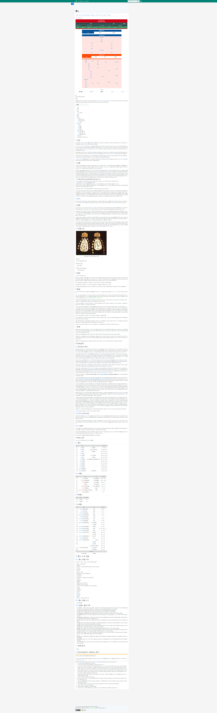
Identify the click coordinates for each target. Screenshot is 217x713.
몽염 (123, 360)
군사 (82, 182)
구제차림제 (82, 516)
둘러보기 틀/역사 (87, 15)
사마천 (76, 146)
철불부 (125, 614)
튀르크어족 (81, 202)
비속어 (102, 15)
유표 (93, 553)
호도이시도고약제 (82, 489)
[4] (93, 359)
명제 (117, 392)
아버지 (76, 306)
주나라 (106, 165)
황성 (87, 440)
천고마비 (97, 100)
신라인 (104, 422)
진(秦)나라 (101, 360)
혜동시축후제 (81, 514)
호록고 (81, 464)
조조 (107, 398)
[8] (77, 405)
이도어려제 (82, 520)
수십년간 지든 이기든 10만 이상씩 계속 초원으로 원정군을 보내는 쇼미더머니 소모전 (93, 379)
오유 (81, 457)
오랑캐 (93, 299)
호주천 (92, 549)
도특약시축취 (81, 539)
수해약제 (83, 482)
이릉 (77, 588)
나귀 (114, 291)
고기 (85, 303)
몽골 (113, 299)
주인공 (106, 100)
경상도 (81, 661)
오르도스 (90, 360)
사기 (80, 146)
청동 (121, 296)
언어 (78, 198)
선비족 (123, 159)
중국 (98, 142)
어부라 (92, 547)
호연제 (81, 466)
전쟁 (107, 295)
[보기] (137, 1)
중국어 (108, 170)
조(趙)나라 (102, 355)
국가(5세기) (109, 15)
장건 (92, 220)
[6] (101, 395)
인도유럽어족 (114, 202)
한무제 (109, 155)
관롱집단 (77, 410)
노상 (81, 451)
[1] (105, 170)
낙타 (112, 291)
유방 (99, 366)
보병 (114, 368)
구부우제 (82, 511)
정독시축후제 (81, 526)
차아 (84, 484)
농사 (76, 295)
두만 (81, 447)
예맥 (85, 415)
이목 (115, 355)
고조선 (87, 415)
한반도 (80, 413)
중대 (100, 422)
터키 (76, 174)
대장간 (127, 296)
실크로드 (82, 213)
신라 (98, 422)
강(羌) (123, 91)
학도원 (78, 634)
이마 (100, 320)
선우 (84, 277)
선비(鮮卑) (91, 91)
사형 (91, 315)
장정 (81, 304)
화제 (119, 392)
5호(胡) (101, 89)
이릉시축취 (82, 538)
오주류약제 (83, 486)
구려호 (81, 461)
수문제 (87, 410)
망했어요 (91, 372)
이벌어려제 (82, 513)
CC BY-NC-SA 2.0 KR (92, 707)
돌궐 (126, 170)
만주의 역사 (98, 15)
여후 (79, 374)
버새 (118, 291)
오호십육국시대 (83, 142)
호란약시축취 (81, 536)
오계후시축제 (81, 530)
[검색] (139, 1)
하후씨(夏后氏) (80, 351)
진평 (82, 369)
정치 (84, 182)
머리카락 (117, 320)
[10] (79, 592)
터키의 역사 (81, 15)
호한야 (88, 386)
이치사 (81, 455)
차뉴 (93, 534)
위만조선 (101, 415)
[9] (97, 539)
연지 (77, 648)
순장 (88, 317)
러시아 (87, 296)
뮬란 (117, 100)
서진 (83, 159)
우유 (79, 501)
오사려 (81, 459)
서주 (91, 146)
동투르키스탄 (112, 153)
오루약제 (83, 488)
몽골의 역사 (93, 15)
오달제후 (83, 491)
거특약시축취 (81, 532)
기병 (122, 329)
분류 (77, 15)
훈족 (79, 170)
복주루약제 (83, 480)
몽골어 (83, 663)
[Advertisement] (136, 20)
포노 (79, 499)
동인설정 (115, 671)
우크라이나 (104, 147)
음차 (111, 170)
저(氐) (112, 91)
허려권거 (80, 468)
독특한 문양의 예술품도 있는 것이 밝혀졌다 (93, 297)
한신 (77, 595)
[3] (126, 351)
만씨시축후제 (81, 528)
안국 (93, 524)
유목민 (112, 307)
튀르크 (98, 171)
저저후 (81, 463)
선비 (90, 405)
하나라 (84, 146)
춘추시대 (87, 148)
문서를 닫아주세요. (80, 659)
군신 (81, 453)
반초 (122, 392)
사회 (86, 182)
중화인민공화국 (94, 153)
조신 (77, 592)
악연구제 (80, 470)
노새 (116, 291)
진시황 (117, 360)
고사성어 (102, 100)
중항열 (78, 593)
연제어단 (78, 576)
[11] (116, 661)
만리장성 (111, 361)
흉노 (105, 15)
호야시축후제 (81, 518)
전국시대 (120, 142)
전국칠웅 (92, 355)
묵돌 (84, 366)
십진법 (77, 182)
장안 (91, 155)
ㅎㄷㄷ (124, 356)
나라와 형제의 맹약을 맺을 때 (105, 370)
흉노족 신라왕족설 (97, 661)
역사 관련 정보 (79, 17)
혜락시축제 (82, 509)
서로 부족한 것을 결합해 (103, 374)
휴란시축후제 (81, 522)
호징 (93, 541)
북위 (97, 405)
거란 (97, 370)
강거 (93, 543)
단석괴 (125, 393)
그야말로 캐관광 (93, 368)
